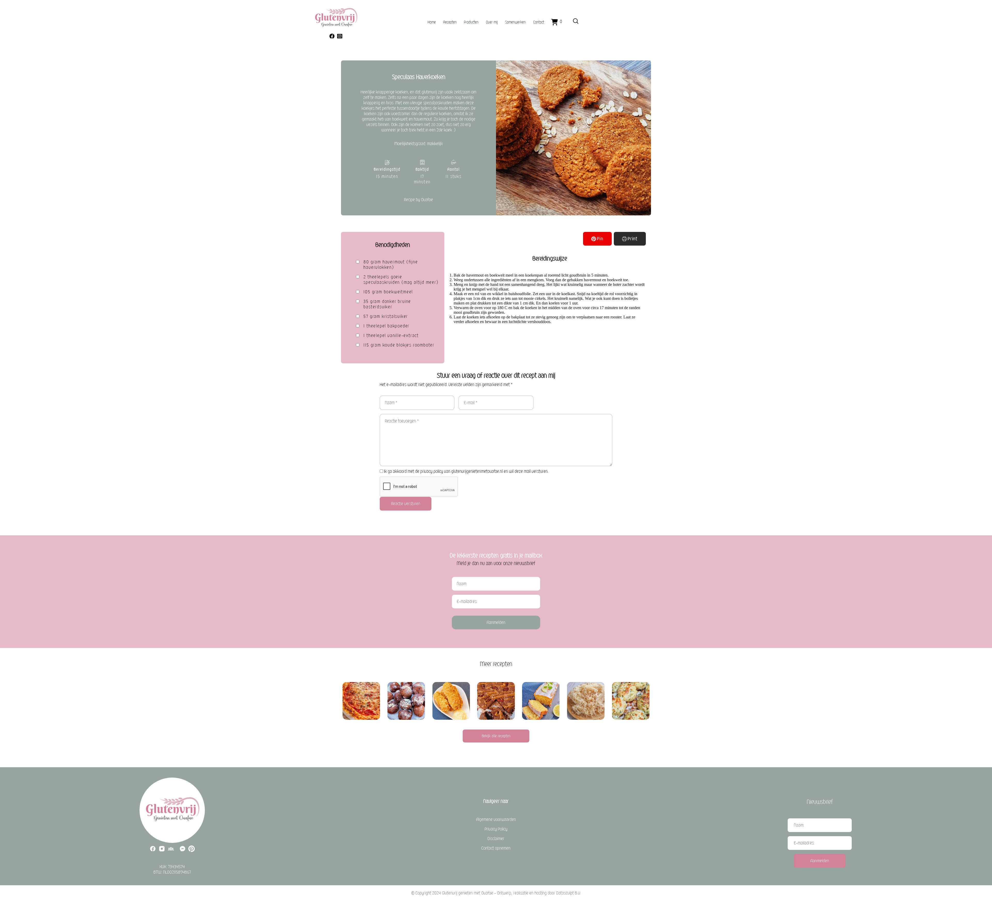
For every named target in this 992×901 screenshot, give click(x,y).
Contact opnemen (495, 848)
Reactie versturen (405, 503)
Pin (600, 238)
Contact (538, 22)
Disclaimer (495, 838)
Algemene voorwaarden (496, 819)
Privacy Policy (496, 829)
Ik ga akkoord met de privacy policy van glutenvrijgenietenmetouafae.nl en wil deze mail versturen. (466, 471)
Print (633, 238)
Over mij (492, 22)
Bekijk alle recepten (496, 736)
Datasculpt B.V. (568, 893)
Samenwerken (515, 22)
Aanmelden (496, 622)
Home (432, 22)
